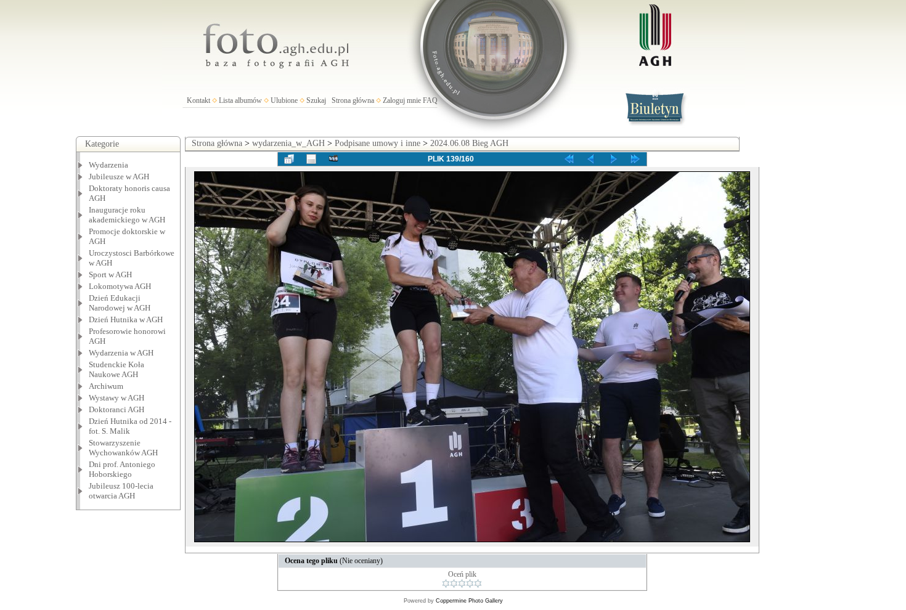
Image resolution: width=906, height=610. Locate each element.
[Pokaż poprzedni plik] (591, 159)
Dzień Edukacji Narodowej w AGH (119, 302)
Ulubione (284, 100)
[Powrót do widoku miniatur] (289, 159)
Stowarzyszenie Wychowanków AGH (123, 447)
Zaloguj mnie (402, 100)
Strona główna (353, 100)
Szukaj (316, 100)
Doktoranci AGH (116, 409)
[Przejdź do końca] (635, 159)
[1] (446, 583)
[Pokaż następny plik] (613, 159)
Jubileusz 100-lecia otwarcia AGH (121, 490)
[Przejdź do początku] (569, 159)
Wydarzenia (108, 164)
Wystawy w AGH (116, 397)
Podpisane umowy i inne (377, 143)
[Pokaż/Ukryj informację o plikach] (311, 159)
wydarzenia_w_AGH (288, 143)
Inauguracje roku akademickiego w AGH (127, 214)
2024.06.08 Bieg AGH (469, 143)
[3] (462, 583)
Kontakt (198, 100)
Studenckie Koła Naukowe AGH (116, 369)
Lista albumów (240, 100)
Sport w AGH (110, 274)
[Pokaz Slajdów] (333, 159)
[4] (470, 583)
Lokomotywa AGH (120, 286)
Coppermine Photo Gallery (469, 601)
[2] (454, 583)
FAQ (430, 100)
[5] (478, 583)
